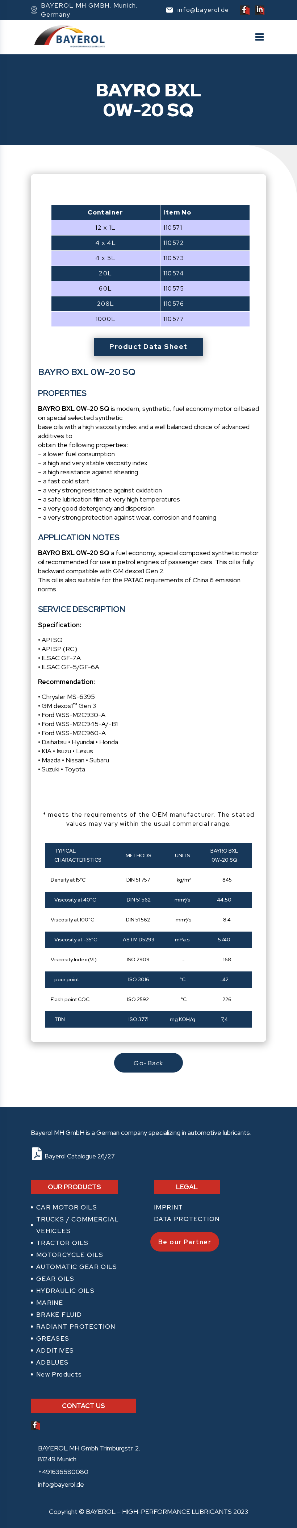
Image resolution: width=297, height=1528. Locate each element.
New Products (59, 1374)
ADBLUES (52, 1362)
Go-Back (148, 1063)
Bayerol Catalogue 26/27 (78, 1156)
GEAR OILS (55, 1279)
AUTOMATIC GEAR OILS (76, 1267)
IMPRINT (168, 1207)
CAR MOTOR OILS (66, 1207)
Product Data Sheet (148, 346)
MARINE (49, 1303)
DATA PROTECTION (186, 1219)
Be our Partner (184, 1242)
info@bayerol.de (61, 1484)
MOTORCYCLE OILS (69, 1255)
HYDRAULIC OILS (65, 1291)
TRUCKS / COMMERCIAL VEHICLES (77, 1225)
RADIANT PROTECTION (75, 1327)
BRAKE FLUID (59, 1315)
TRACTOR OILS (62, 1243)
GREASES (53, 1338)
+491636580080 (63, 1471)
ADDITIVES (55, 1350)
